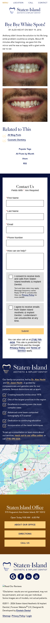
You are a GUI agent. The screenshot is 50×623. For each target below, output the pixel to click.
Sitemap (6, 616)
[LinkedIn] (28, 576)
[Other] (13, 576)
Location (18, 3)
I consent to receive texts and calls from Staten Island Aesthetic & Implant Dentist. (27, 286)
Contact (42, 3)
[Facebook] (21, 576)
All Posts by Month (25, 154)
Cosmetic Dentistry (17, 140)
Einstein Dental (23, 610)
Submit (25, 331)
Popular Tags (25, 149)
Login (29, 616)
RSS (25, 163)
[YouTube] (36, 576)
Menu (5, 3)
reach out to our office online (29, 435)
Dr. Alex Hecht (38, 379)
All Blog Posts (14, 135)
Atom (25, 158)
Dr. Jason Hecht (14, 383)
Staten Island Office (25, 507)
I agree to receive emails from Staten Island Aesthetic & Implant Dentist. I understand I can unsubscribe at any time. (26, 314)
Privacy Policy (28, 295)
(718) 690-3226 (13, 439)
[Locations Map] (25, 469)
